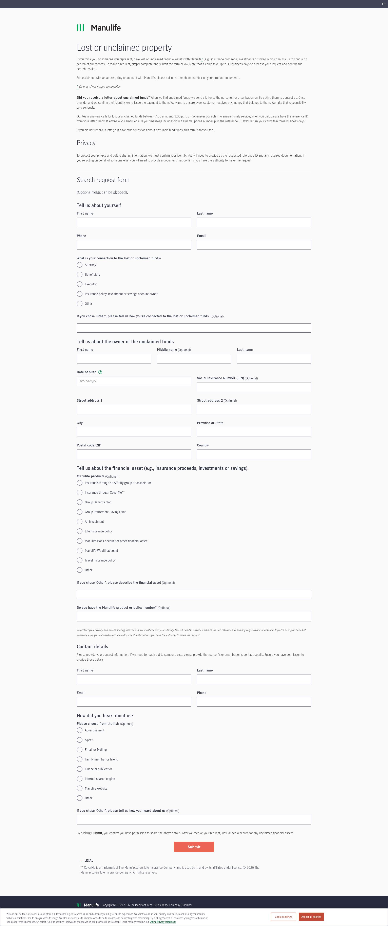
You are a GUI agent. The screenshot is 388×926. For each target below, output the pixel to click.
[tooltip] (100, 372)
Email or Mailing (96, 749)
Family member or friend (101, 759)
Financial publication (99, 769)
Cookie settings (283, 916)
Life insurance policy (99, 531)
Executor (91, 284)
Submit (194, 846)
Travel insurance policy (100, 560)
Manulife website (96, 788)
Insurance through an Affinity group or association (118, 483)
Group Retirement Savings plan (105, 512)
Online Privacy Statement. (163, 922)
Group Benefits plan (98, 502)
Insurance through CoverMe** (105, 492)
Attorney (90, 265)
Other (88, 303)
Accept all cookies (311, 916)
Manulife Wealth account (101, 550)
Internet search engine (100, 778)
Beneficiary (92, 274)
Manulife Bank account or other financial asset (116, 541)
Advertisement (94, 730)
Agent (89, 740)
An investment (94, 521)
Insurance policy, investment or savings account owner (121, 294)
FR (383, 4)
